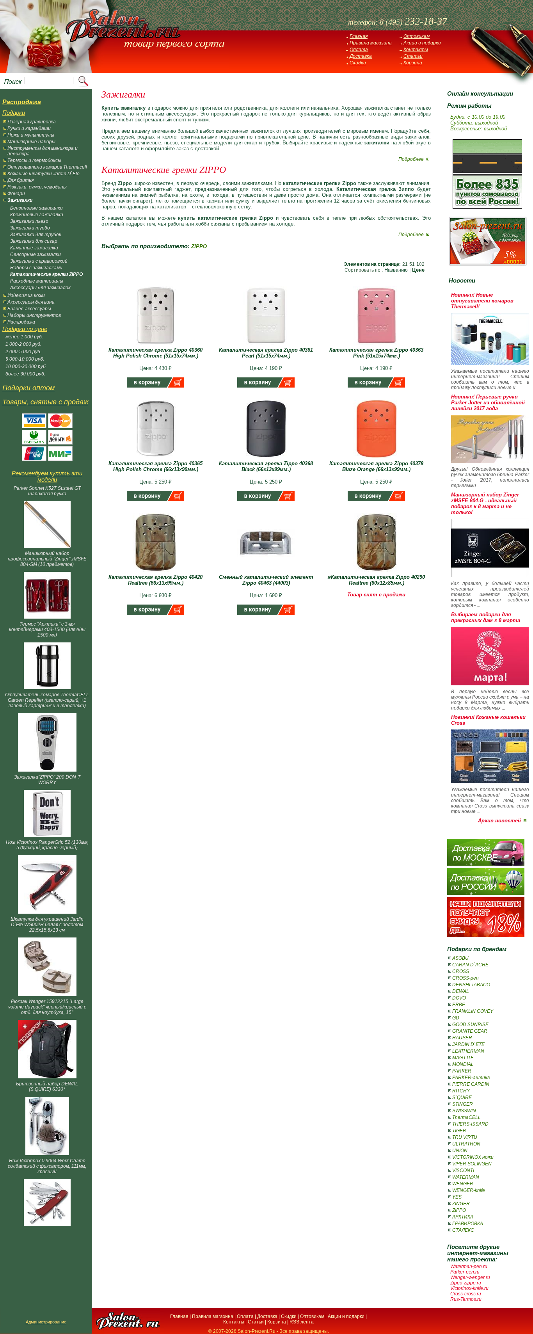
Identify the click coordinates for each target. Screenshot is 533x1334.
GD (455, 1018)
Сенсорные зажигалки (35, 254)
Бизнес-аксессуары (29, 308)
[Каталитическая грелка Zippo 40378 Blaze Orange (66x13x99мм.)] (376, 459)
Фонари (16, 193)
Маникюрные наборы (31, 141)
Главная (359, 36)
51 (412, 264)
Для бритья (20, 180)
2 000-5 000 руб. (23, 351)
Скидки (358, 63)
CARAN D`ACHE (470, 965)
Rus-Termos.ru (465, 1299)
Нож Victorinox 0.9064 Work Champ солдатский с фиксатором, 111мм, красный (47, 1166)
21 (405, 264)
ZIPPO (459, 1210)
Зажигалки (19, 200)
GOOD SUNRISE (470, 1024)
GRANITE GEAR (469, 1031)
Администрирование (46, 1322)
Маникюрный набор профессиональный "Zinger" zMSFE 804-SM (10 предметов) (47, 559)
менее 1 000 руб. (24, 337)
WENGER (462, 1183)
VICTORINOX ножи (473, 1157)
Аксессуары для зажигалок (40, 287)
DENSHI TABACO (471, 984)
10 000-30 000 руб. (26, 366)
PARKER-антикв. (471, 1077)
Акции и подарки (422, 43)
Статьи (413, 56)
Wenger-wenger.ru (470, 1277)
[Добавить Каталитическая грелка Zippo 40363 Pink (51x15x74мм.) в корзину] (376, 386)
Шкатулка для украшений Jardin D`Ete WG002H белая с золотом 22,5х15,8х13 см (47, 924)
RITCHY (461, 1091)
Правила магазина (371, 43)
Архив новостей (499, 821)
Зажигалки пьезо (29, 221)
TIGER (459, 1130)
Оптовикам (416, 36)
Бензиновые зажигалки (36, 208)
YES (457, 1197)
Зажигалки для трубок (35, 234)
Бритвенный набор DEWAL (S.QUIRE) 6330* (47, 1086)
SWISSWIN (464, 1110)
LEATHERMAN (468, 1051)
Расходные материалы (36, 281)
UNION (459, 1150)
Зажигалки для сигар (33, 241)
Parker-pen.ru (465, 1272)
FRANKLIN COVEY (472, 1011)
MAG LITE (463, 1057)
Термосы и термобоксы (34, 160)
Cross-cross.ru (465, 1294)
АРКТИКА (462, 1217)
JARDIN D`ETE (468, 1044)
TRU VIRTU (464, 1137)
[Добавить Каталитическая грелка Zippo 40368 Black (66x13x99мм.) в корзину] (266, 499)
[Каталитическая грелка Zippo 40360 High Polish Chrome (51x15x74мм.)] (155, 345)
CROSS (460, 971)
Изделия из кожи (26, 295)
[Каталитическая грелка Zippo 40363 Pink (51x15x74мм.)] (376, 345)
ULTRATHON (466, 1144)
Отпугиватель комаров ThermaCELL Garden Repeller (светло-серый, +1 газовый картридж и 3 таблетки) (47, 700)
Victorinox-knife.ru (469, 1288)
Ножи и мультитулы (30, 135)
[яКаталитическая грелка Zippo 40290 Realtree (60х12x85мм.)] (376, 572)
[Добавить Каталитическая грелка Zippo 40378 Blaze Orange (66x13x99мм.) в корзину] (376, 499)
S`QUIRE (462, 1097)
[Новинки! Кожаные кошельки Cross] (490, 781)
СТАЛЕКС (463, 1230)
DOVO (459, 998)
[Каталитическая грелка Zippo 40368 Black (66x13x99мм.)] (266, 459)
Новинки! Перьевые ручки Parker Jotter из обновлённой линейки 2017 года (488, 402)
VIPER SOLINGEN (472, 1164)
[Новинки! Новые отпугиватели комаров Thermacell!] (490, 363)
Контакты (415, 49)
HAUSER (462, 1038)
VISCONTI (463, 1170)
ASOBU (460, 958)
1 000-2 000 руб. (23, 344)
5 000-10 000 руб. (24, 359)
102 (420, 264)
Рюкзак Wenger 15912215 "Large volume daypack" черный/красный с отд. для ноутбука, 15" (47, 1007)
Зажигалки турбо (30, 228)
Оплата (359, 49)
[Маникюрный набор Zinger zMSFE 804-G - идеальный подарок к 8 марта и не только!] (490, 575)
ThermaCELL (466, 1117)
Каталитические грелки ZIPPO (46, 274)
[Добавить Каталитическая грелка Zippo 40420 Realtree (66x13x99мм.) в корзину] (155, 613)
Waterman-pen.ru (468, 1266)
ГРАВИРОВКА (467, 1223)
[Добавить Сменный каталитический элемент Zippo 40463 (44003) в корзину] (266, 613)
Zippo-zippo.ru (465, 1283)
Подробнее (411, 159)
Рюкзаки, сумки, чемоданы (37, 187)
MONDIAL (463, 1064)
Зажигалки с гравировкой (39, 261)
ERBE (458, 1004)
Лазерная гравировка (31, 122)
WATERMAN (465, 1177)
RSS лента (302, 1322)
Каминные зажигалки (34, 248)
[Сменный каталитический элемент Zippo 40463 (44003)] (266, 572)
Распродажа (21, 322)
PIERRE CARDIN (470, 1084)
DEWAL (460, 991)
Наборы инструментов (34, 315)
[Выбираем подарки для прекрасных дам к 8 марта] (490, 684)
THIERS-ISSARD (470, 1124)
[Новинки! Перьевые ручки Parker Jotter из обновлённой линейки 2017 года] (490, 461)
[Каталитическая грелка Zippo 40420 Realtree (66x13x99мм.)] (155, 572)
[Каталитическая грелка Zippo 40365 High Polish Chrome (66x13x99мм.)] (155, 459)
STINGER (462, 1104)
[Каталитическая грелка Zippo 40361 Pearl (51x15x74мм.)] (266, 345)
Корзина (412, 63)
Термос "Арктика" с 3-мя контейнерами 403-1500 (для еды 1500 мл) (47, 629)
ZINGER (461, 1203)
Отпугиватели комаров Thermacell (47, 167)
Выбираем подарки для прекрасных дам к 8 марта (485, 617)
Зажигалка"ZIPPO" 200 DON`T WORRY (47, 779)
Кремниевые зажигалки (36, 214)
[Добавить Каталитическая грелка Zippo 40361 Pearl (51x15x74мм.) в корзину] (266, 386)
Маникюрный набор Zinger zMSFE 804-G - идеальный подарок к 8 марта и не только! (485, 503)
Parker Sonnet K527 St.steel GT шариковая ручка (47, 491)
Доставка (361, 56)
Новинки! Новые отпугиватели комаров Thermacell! (482, 300)
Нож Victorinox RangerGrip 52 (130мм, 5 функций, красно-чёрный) (47, 845)
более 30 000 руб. (25, 374)
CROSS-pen (465, 978)
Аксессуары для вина (31, 302)
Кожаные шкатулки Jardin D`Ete (43, 173)
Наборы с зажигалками (36, 267)
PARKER (461, 1071)
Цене (418, 270)
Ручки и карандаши (29, 128)
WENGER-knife (468, 1190)
